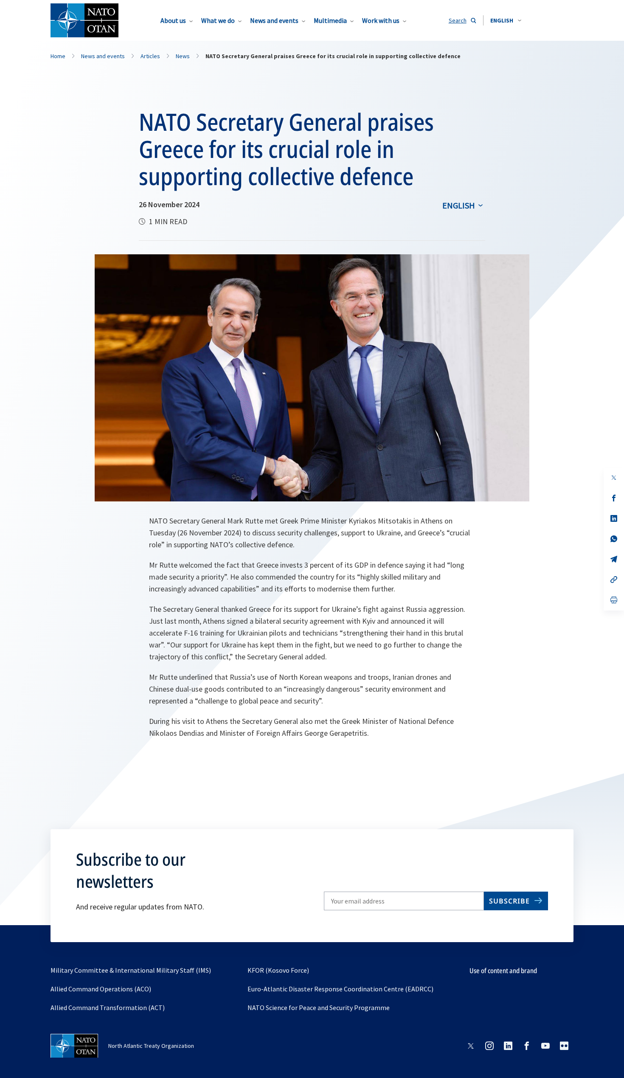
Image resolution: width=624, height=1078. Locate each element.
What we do (218, 20)
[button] (505, 20)
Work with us (380, 20)
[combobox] (505, 20)
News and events (274, 20)
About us (173, 20)
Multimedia (330, 20)
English (458, 205)
